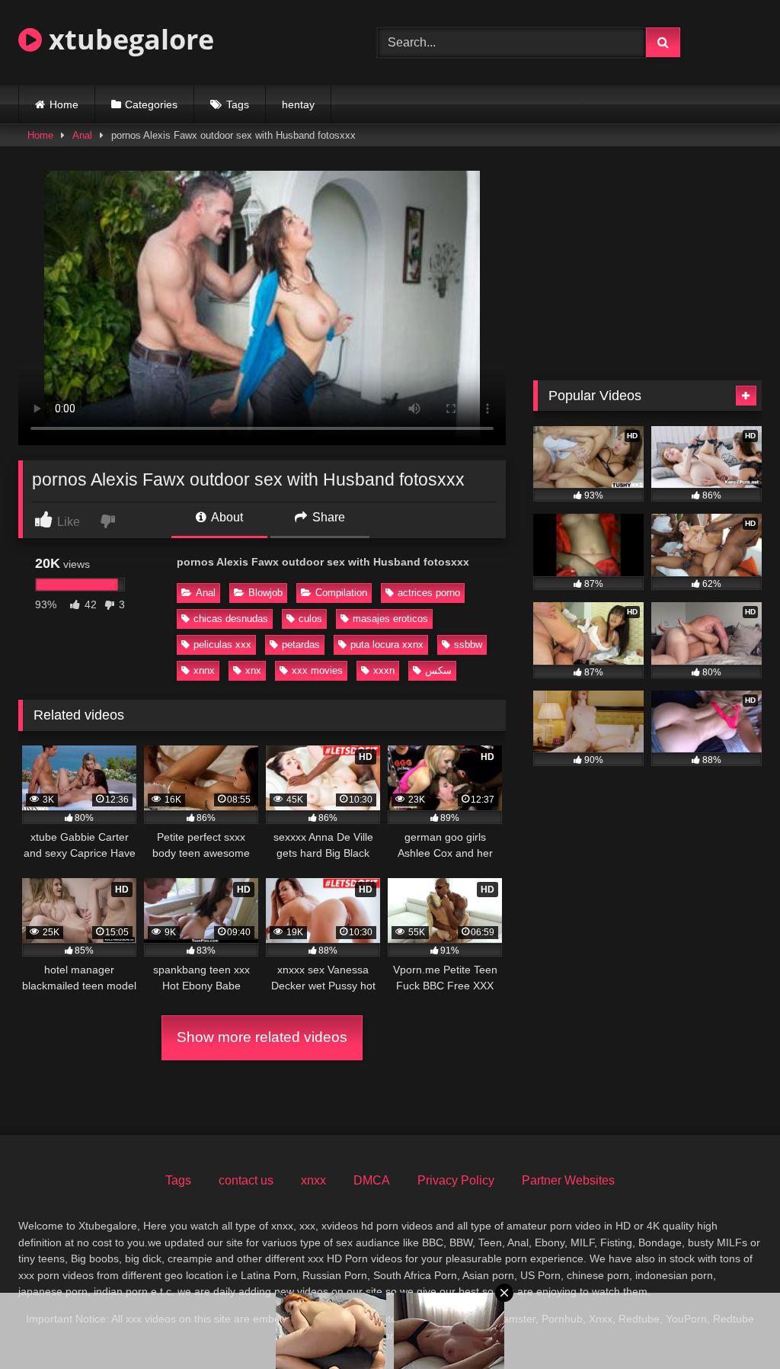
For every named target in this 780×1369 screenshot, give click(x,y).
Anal (82, 135)
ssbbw (468, 644)
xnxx (313, 1180)
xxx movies (317, 670)
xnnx (204, 670)
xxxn (384, 670)
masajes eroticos (390, 618)
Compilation (341, 592)
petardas (301, 644)
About (226, 517)
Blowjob (265, 592)
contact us (246, 1180)
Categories (151, 104)
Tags (237, 104)
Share (327, 517)
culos (310, 618)
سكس (438, 670)
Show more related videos (262, 1037)
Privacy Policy (455, 1180)
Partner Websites (568, 1180)
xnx (253, 670)
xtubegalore (128, 39)
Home (64, 104)
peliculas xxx (222, 644)
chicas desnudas (230, 618)
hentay (298, 104)
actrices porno (429, 592)
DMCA (371, 1180)
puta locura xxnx (387, 644)
